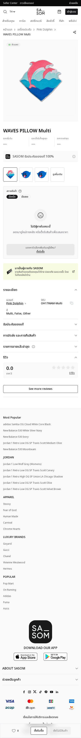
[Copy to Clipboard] (71, 303)
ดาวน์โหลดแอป (27, 3)
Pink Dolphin (44, 29)
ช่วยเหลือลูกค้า (11, 679)
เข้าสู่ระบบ (71, 11)
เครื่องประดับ (24, 29)
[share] (74, 32)
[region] (40, 80)
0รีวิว (72, 373)
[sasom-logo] (40, 11)
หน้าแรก (7, 29)
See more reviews (40, 389)
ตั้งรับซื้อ (40, 251)
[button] (5, 12)
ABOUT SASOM (13, 668)
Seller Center (10, 3)
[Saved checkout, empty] (59, 12)
